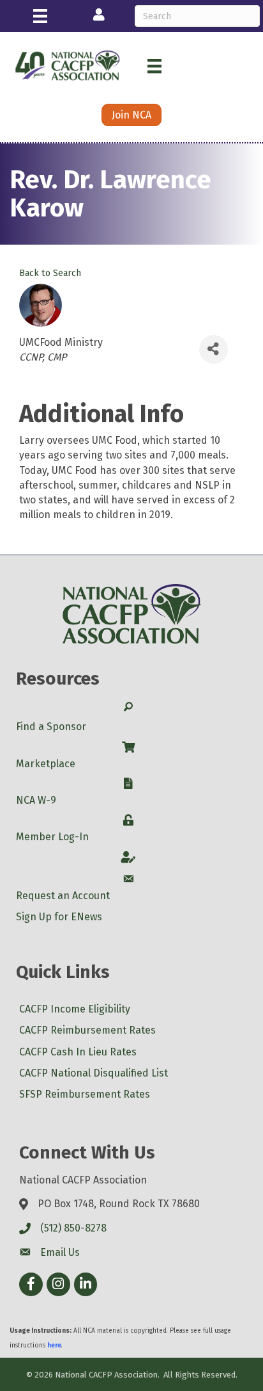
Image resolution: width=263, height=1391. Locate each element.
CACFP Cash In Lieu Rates (78, 1052)
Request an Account (63, 896)
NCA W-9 (36, 800)
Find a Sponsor (51, 726)
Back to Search (50, 273)
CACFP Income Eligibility (74, 1009)
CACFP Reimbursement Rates (87, 1030)
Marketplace (45, 764)
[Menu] (40, 16)
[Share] (213, 349)
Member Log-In (52, 837)
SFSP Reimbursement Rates (84, 1094)
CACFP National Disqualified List (93, 1073)
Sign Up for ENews (59, 917)
